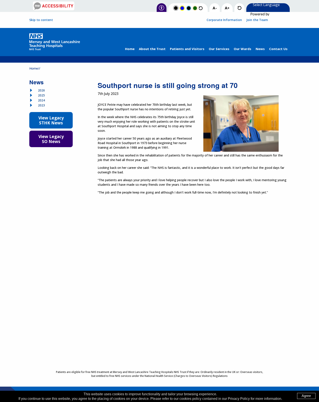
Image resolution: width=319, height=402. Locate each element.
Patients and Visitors (187, 49)
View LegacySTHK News (51, 120)
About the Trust (152, 49)
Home (130, 49)
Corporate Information (224, 20)
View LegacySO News (51, 138)
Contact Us (278, 49)
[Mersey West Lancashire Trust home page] (54, 42)
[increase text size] (227, 8)
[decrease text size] (215, 8)
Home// (34, 68)
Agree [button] (306, 396)
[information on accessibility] (161, 8)
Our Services (219, 49)
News (260, 49)
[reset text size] (239, 8)
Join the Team (257, 20)
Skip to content (41, 19)
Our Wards (242, 49)
